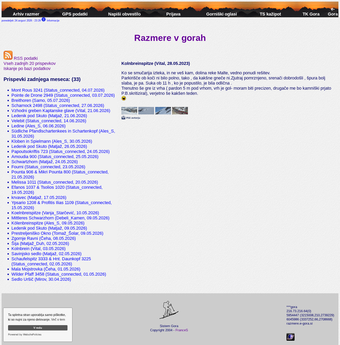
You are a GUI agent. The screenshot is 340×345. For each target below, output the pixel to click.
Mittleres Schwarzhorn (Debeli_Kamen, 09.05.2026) (60, 217)
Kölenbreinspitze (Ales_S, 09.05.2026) (47, 223)
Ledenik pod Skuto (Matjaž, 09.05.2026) (49, 228)
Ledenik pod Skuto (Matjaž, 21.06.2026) (49, 115)
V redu (37, 327)
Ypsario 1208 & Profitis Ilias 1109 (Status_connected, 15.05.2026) (61, 205)
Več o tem (58, 319)
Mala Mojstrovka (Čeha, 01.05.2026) (45, 269)
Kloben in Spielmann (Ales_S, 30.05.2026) (51, 141)
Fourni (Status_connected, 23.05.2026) (48, 166)
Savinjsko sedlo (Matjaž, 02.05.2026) (46, 253)
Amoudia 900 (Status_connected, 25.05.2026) (54, 156)
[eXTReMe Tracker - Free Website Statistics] (290, 339)
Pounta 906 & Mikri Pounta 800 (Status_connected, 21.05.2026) (60, 174)
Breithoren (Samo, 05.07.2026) (40, 100)
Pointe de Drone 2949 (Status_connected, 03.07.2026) (63, 95)
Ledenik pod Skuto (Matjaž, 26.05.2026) (49, 146)
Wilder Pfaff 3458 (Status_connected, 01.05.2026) (58, 274)
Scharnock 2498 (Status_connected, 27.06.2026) (57, 105)
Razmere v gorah (170, 38)
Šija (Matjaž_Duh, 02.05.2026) (40, 243)
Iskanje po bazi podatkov (27, 68)
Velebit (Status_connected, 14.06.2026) (48, 120)
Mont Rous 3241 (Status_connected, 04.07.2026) (57, 90)
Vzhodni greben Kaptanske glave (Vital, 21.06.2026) (60, 110)
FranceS (182, 330)
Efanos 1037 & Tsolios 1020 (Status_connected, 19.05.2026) (57, 190)
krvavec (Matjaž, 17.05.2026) (38, 197)
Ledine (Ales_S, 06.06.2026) (38, 125)
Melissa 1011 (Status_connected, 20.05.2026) (54, 182)
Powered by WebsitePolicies (25, 334)
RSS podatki (25, 58)
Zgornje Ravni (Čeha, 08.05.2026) (43, 238)
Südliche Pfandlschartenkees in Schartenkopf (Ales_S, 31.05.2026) (63, 134)
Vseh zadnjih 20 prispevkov (30, 63)
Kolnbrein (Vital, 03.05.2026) (38, 248)
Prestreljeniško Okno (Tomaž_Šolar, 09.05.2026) (57, 233)
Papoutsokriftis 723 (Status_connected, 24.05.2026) (60, 151)
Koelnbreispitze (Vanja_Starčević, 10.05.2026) (55, 212)
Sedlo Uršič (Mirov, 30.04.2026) (41, 279)
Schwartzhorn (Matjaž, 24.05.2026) (44, 161)
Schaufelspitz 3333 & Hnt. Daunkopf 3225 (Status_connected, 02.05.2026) (51, 261)
